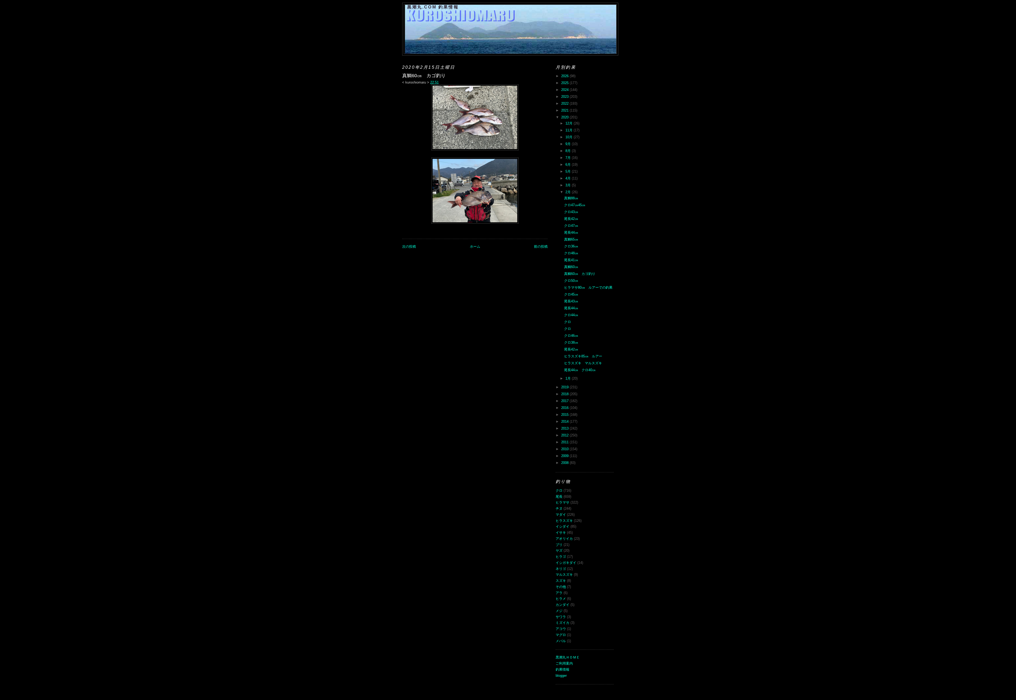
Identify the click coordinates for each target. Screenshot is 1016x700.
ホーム (475, 246)
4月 (568, 178)
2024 (565, 90)
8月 (568, 151)
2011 (565, 442)
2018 (565, 394)
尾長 (559, 497)
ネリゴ (561, 569)
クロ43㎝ (571, 212)
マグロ (561, 635)
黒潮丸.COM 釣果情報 (433, 7)
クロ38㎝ (571, 342)
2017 (565, 401)
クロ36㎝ (571, 246)
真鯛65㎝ (571, 239)
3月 (568, 185)
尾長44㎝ (571, 232)
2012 (565, 435)
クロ (567, 322)
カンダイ (562, 605)
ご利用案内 (564, 663)
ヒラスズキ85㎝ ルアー (583, 356)
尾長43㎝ (571, 301)
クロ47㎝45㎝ (574, 205)
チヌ (559, 508)
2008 (565, 463)
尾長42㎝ (571, 219)
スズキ (561, 581)
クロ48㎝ (571, 253)
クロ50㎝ (571, 281)
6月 (568, 165)
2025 (565, 83)
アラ (559, 593)
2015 (565, 415)
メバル (561, 641)
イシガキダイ (566, 563)
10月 (569, 137)
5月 (568, 171)
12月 (569, 123)
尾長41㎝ (571, 260)
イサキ (561, 533)
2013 (565, 428)
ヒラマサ (562, 502)
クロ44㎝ (571, 315)
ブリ (559, 545)
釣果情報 (562, 669)
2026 (565, 76)
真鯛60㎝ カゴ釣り (579, 274)
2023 (565, 97)
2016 (565, 408)
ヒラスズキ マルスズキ (583, 363)
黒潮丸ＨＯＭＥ (568, 657)
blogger (561, 676)
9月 (568, 144)
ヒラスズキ (564, 521)
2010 (565, 449)
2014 (565, 421)
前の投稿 (541, 246)
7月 (568, 158)
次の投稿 (409, 246)
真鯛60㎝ (571, 267)
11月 (569, 130)
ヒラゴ (561, 557)
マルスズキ (564, 575)
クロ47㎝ (571, 226)
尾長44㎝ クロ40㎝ (580, 370)
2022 (565, 103)
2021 (565, 110)
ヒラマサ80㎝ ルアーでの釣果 (588, 287)
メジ (559, 611)
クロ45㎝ (571, 294)
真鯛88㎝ (571, 198)
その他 (561, 587)
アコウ (561, 629)
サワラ (561, 617)
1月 (568, 378)
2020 (565, 117)
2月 (568, 192)
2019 (565, 387)
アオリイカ (564, 539)
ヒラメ (561, 599)
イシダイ (562, 526)
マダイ (561, 515)
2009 (565, 456)
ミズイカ (562, 623)
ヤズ (559, 550)
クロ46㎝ (571, 336)
